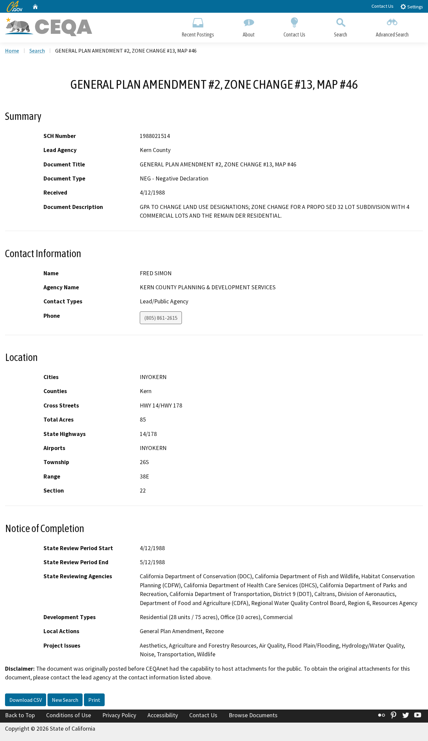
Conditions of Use (68, 715)
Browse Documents (253, 715)
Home (12, 50)
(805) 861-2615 (161, 317)
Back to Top (20, 715)
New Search (65, 699)
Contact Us (382, 6)
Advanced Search (392, 34)
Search (340, 34)
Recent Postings (198, 34)
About (249, 34)
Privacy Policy (119, 715)
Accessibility (162, 715)
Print (94, 699)
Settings (414, 7)
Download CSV (25, 699)
